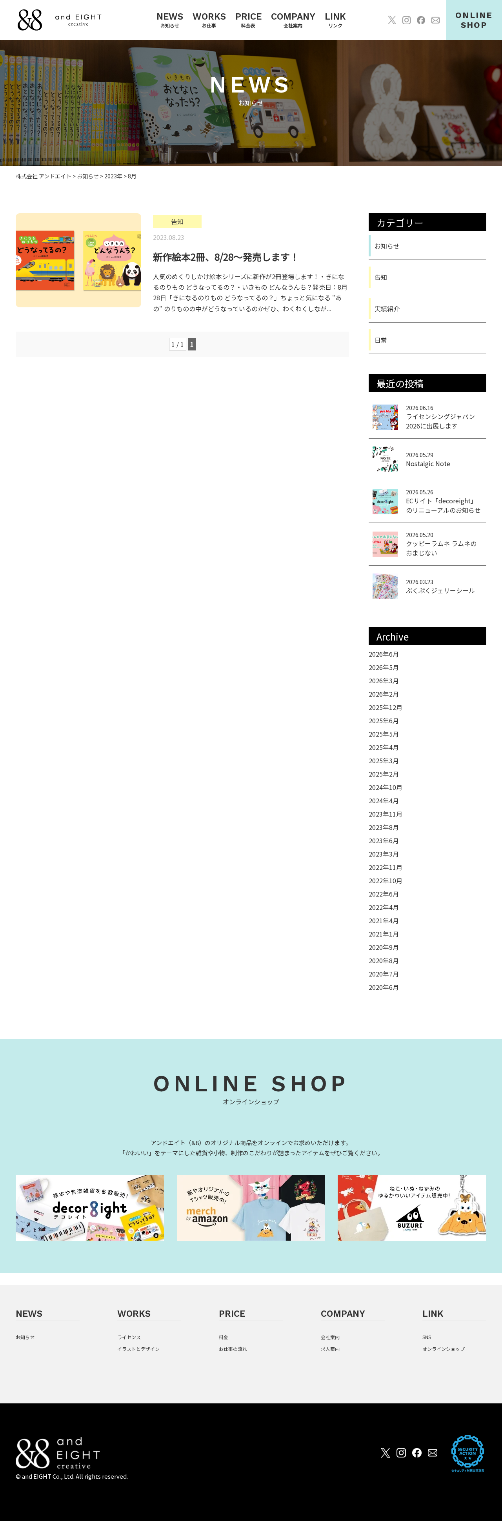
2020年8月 (384, 960)
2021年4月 (384, 920)
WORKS (134, 1314)
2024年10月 (385, 787)
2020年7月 (384, 973)
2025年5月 (384, 734)
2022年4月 (384, 907)
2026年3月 (384, 680)
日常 (381, 340)
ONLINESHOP (474, 20)
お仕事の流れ (233, 1348)
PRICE (232, 1314)
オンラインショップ (443, 1348)
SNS (426, 1337)
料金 (223, 1337)
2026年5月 (384, 667)
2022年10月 (385, 880)
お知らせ (387, 245)
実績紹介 (387, 308)
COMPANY (343, 1314)
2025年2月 (384, 774)
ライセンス (129, 1337)
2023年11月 (385, 814)
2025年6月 (384, 720)
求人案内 (330, 1348)
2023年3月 (384, 854)
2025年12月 (385, 707)
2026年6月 (384, 654)
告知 (381, 277)
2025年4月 (384, 747)
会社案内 (330, 1337)
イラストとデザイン (138, 1348)
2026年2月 (384, 694)
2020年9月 (384, 947)
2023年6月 (384, 840)
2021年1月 (384, 933)
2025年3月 (384, 760)
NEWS (29, 1314)
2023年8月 (384, 827)
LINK (433, 1314)
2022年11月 (385, 867)
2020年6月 (384, 987)
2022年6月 (384, 893)
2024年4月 (384, 800)
